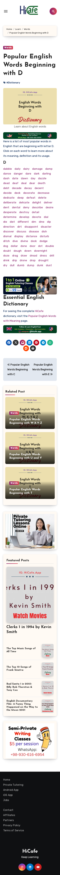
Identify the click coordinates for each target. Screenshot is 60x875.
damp (48, 168)
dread (33, 255)
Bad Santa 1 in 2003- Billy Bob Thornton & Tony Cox (19, 687)
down (27, 250)
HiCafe (39, 311)
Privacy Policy (11, 825)
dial (46, 217)
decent (39, 188)
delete (42, 197)
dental (16, 207)
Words (8, 47)
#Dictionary (13, 82)
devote (36, 217)
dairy (26, 168)
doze (6, 255)
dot (40, 246)
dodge (44, 241)
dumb (20, 265)
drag (15, 255)
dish (44, 231)
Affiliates (9, 815)
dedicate (9, 197)
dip (49, 221)
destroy (24, 212)
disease (34, 231)
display (18, 236)
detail (35, 212)
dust (49, 265)
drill (52, 255)
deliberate (9, 202)
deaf (15, 183)
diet (12, 221)
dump (30, 265)
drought (43, 260)
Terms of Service (13, 830)
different (23, 221)
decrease (43, 192)
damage (37, 168)
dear (32, 183)
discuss (21, 231)
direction (9, 226)
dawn (24, 178)
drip (14, 260)
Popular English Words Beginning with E (42, 369)
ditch (6, 241)
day (33, 178)
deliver (48, 202)
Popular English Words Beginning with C (18, 369)
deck (17, 192)
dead (6, 183)
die (5, 221)
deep (20, 197)
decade (16, 188)
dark (37, 173)
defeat (30, 197)
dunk (40, 265)
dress (43, 255)
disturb (44, 236)
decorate (29, 192)
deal (24, 183)
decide (7, 192)
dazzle (42, 178)
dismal (7, 236)
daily (17, 168)
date (15, 178)
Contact (8, 810)
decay (28, 188)
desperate (9, 212)
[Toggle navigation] (5, 11)
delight (36, 202)
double (49, 246)
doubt (7, 250)
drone (23, 260)
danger (18, 173)
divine (24, 241)
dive (15, 241)
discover (8, 231)
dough (18, 250)
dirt (19, 226)
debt (6, 188)
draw (24, 255)
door (32, 246)
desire (49, 207)
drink (6, 260)
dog (5, 246)
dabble (7, 168)
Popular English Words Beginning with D (29, 65)
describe (37, 207)
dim (34, 221)
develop (24, 217)
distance (31, 236)
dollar (14, 246)
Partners (8, 820)
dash (6, 178)
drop (33, 260)
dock (34, 241)
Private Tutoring (13, 784)
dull (12, 265)
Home (6, 779)
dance (7, 173)
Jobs (6, 800)
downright (40, 250)
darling (46, 173)
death (41, 183)
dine (41, 221)
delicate (24, 202)
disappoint (31, 226)
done (23, 246)
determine (9, 217)
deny (26, 207)
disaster (46, 226)
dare (28, 173)
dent (6, 207)
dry (5, 265)
